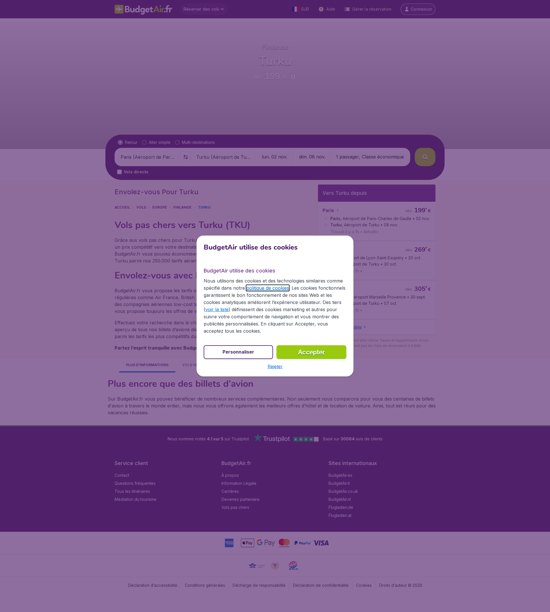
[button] (275, 366)
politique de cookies (267, 288)
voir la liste (217, 309)
